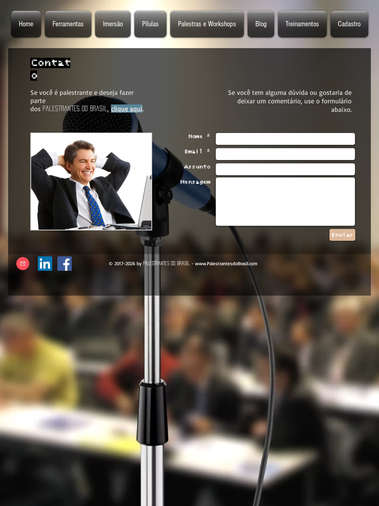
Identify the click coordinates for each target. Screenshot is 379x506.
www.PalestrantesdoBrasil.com (226, 263)
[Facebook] (64, 263)
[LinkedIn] (45, 263)
